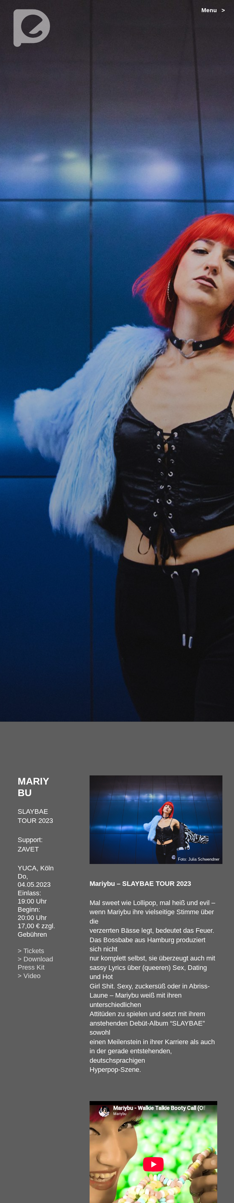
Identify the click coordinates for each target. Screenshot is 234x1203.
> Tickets (31, 951)
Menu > (213, 10)
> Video (29, 976)
